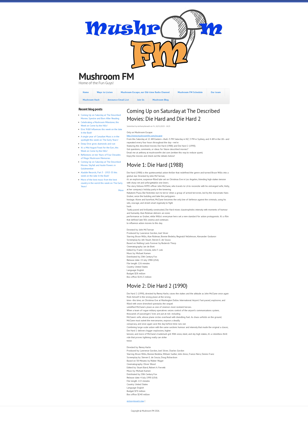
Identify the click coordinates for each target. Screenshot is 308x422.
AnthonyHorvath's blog (135, 401)
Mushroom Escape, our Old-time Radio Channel (145, 92)
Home (86, 92)
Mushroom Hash (91, 99)
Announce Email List (118, 99)
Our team (216, 92)
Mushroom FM (106, 76)
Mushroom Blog (161, 99)
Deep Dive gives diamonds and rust (98, 143)
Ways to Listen (105, 92)
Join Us (140, 99)
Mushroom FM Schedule (190, 92)
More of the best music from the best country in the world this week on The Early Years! (101, 183)
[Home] (154, 39)
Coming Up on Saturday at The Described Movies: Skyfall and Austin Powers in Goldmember (101, 165)
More (121, 190)
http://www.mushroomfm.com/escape (144, 135)
